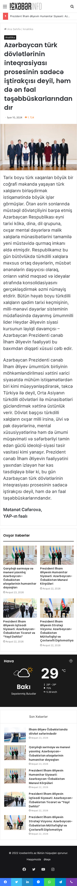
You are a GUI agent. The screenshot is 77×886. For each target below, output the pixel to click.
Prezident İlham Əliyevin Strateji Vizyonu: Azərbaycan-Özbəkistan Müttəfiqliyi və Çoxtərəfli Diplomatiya (56, 630)
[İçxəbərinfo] (25, 6)
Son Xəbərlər (38, 716)
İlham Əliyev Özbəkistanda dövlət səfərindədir (48, 731)
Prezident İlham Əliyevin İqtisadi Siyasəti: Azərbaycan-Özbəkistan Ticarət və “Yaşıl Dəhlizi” (19, 629)
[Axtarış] (72, 7)
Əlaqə (47, 859)
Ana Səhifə (14, 29)
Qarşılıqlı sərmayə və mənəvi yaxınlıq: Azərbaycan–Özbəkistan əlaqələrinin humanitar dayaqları (19, 577)
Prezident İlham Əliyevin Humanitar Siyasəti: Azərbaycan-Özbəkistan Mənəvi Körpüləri (56, 576)
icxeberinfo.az (28, 853)
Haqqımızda (34, 859)
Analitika (28, 29)
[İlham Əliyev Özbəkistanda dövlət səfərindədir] (15, 734)
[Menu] (5, 7)
